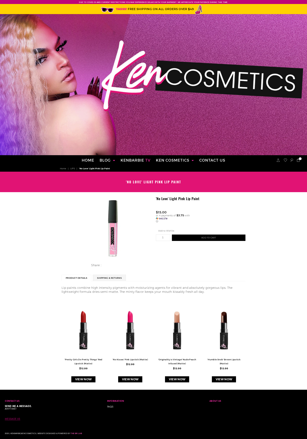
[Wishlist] (285, 160)
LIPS (72, 168)
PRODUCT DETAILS (76, 278)
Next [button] (250, 348)
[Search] (292, 160)
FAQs (110, 406)
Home (88, 160)
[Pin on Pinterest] (114, 265)
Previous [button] (56, 348)
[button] (200, 218)
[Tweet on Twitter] (109, 265)
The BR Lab (76, 433)
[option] (113, 228)
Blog (106, 160)
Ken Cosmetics (173, 160)
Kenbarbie (135, 160)
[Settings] (278, 160)
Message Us (12, 419)
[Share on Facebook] (104, 265)
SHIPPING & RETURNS (109, 278)
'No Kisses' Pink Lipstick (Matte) (130, 359)
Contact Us (212, 160)
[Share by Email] (119, 265)
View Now (83, 379)
